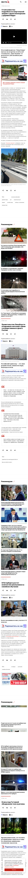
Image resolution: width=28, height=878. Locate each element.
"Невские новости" (10, 143)
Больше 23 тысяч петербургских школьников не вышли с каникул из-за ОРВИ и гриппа (13, 771)
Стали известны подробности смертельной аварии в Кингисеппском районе (13, 292)
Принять (14, 869)
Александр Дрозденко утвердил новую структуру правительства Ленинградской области (13, 573)
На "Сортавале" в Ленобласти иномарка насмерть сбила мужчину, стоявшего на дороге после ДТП (13, 315)
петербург (13, 666)
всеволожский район (15, 196)
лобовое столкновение (19, 202)
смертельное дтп (17, 199)
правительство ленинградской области (10, 459)
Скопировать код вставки (22, 45)
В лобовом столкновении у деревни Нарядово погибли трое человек (12, 269)
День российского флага (7, 462)
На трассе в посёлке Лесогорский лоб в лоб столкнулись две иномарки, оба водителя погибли (13, 247)
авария (3, 202)
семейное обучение (6, 669)
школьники (20, 666)
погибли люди (10, 202)
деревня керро (5, 199)
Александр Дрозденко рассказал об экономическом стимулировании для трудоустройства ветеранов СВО (12, 504)
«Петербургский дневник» (12, 636)
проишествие (4, 205)
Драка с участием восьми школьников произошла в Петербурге (13, 793)
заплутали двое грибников (13, 873)
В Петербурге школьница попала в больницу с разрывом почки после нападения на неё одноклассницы (11, 748)
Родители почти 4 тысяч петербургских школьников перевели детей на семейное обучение (13, 724)
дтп (10, 199)
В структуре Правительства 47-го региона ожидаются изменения (11, 550)
